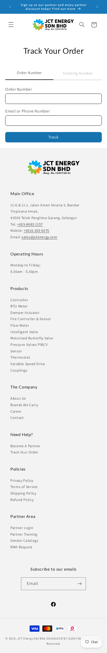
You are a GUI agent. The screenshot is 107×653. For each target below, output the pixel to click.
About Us (18, 398)
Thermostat (20, 357)
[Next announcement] (97, 6)
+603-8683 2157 (30, 224)
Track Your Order (24, 452)
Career (16, 411)
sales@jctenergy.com (39, 237)
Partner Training (23, 534)
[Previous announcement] (10, 6)
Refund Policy (22, 499)
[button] (11, 25)
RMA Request (21, 547)
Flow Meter (19, 325)
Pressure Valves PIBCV (29, 344)
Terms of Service (24, 486)
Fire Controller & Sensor (30, 318)
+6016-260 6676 (36, 230)
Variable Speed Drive (27, 363)
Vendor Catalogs (24, 540)
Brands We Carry (24, 405)
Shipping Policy (23, 493)
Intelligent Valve (24, 331)
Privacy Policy (21, 480)
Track (53, 137)
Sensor (16, 351)
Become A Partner (25, 446)
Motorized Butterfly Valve (31, 338)
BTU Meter (19, 306)
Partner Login (21, 527)
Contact (17, 417)
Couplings (19, 370)
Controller (19, 300)
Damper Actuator (24, 312)
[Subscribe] (80, 583)
